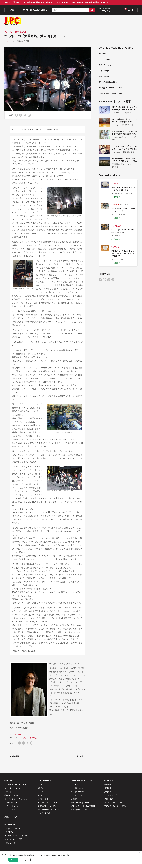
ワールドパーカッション (14, 788)
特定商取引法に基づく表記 (115, 806)
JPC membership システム (49, 810)
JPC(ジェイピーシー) (118, 214)
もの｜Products (105, 65)
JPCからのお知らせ (12, 828)
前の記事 (15, 756)
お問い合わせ (9, 843)
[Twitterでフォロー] (104, 279)
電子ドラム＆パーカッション (16, 799)
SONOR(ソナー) (116, 236)
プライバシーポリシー (113, 802)
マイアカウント (106, 11)
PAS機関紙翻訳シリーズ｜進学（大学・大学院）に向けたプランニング (124, 159)
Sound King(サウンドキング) (121, 193)
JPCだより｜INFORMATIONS (110, 88)
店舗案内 (107, 792)
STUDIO (41, 784)
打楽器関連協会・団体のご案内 (110, 93)
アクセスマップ (110, 795)
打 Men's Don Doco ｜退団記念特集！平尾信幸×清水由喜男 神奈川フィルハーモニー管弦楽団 (124, 132)
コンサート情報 (44, 813)
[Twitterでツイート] (24, 115)
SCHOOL (41, 792)
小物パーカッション (12, 795)
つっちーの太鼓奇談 (15, 32)
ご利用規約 (108, 799)
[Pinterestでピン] (20, 115)
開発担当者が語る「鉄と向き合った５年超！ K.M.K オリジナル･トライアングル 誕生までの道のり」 (124, 108)
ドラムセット (9, 792)
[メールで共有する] (29, 115)
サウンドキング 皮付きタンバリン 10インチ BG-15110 (123, 188)
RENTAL (41, 788)
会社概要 (107, 784)
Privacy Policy (65, 855)
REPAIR (41, 795)
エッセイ (8, 41)
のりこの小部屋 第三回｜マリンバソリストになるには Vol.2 (124, 120)
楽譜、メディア (10, 817)
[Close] (140, 853)
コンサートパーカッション (15, 784)
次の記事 (80, 756)
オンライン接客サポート (47, 802)
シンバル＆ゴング (11, 802)
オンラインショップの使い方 (16, 835)
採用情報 (107, 788)
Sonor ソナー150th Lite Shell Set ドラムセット (122, 231)
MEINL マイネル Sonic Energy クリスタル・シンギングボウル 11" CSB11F (123, 253)
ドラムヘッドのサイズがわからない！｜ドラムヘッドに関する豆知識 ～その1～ (124, 147)
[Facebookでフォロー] (100, 279)
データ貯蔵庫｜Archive (108, 82)
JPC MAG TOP (104, 54)
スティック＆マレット (13, 806)
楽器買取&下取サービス (47, 806)
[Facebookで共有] (16, 115)
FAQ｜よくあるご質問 (13, 839)
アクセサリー (9, 813)
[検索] (92, 10)
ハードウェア (9, 810)
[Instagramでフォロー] (108, 279)
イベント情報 (43, 799)
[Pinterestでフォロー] (112, 279)
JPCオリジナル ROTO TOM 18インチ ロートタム (123, 210)
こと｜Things (104, 71)
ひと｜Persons (104, 59)
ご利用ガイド (9, 832)
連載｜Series (104, 76)
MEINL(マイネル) (117, 259)
